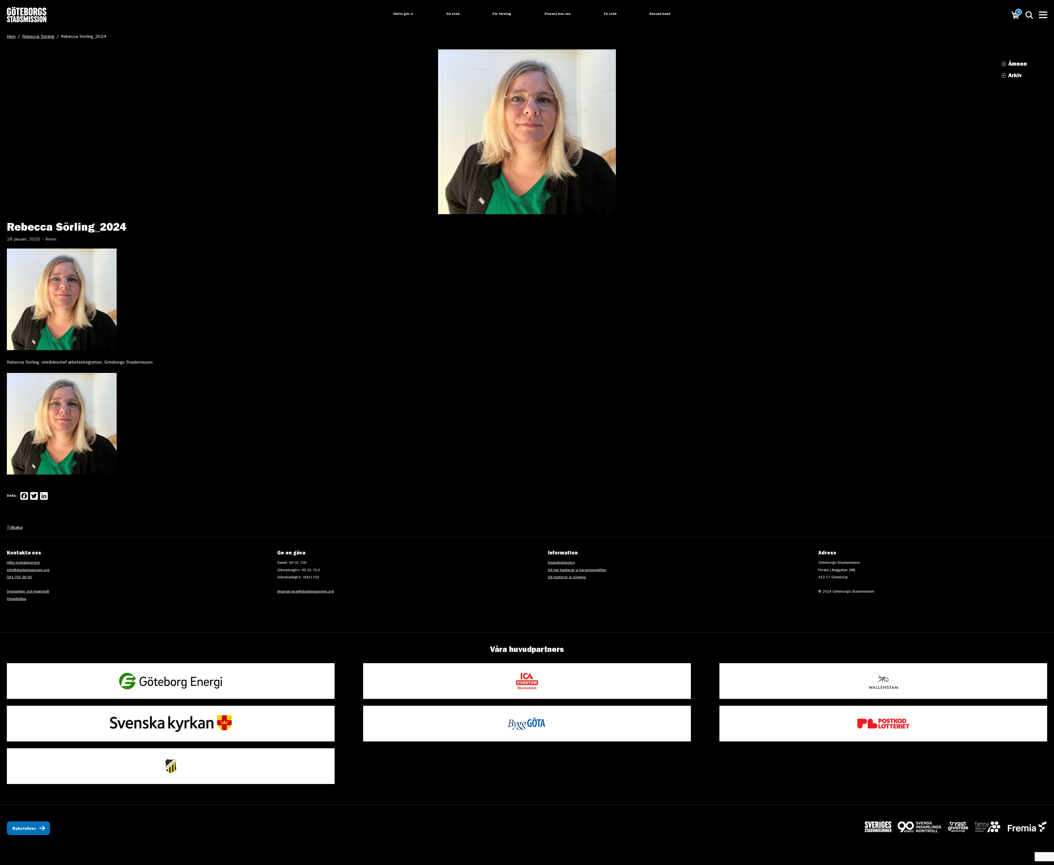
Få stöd (606, 14)
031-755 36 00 (19, 577)
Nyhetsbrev (24, 829)
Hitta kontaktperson (23, 563)
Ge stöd (448, 14)
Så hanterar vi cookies (567, 577)
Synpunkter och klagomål (28, 592)
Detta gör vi (398, 14)
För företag (497, 14)
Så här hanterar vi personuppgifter (577, 570)
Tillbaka (15, 528)
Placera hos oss (553, 14)
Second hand (656, 14)
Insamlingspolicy (561, 563)
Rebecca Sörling (38, 37)
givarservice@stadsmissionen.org (305, 592)
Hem (11, 37)
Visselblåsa (16, 599)
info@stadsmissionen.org (28, 570)
